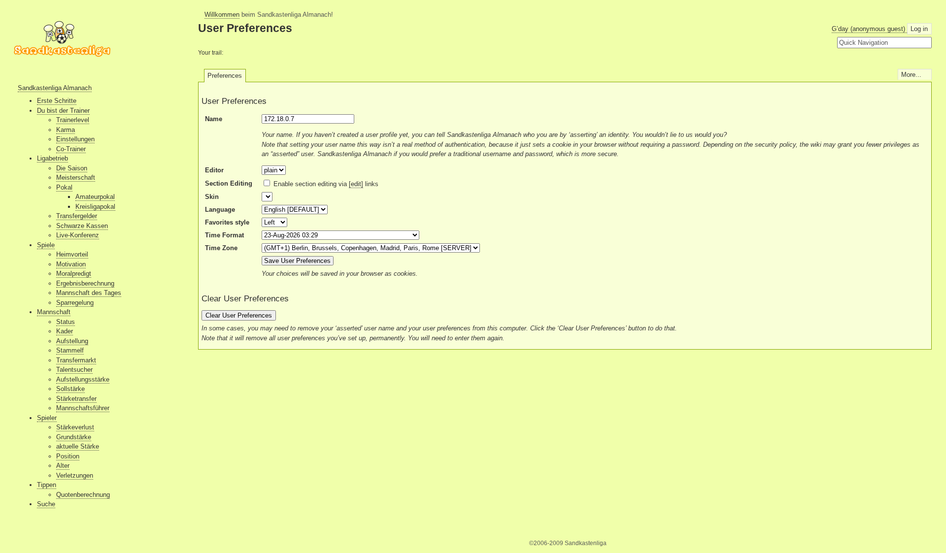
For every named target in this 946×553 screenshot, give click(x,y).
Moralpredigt (73, 273)
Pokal (64, 187)
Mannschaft (53, 312)
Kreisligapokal (95, 206)
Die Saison (71, 168)
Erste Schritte (56, 100)
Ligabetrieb (52, 158)
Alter (62, 465)
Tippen (46, 484)
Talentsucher (74, 369)
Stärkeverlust (75, 427)
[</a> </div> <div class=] (62, 45)
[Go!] (926, 43)
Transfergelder (76, 216)
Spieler (47, 418)
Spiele (46, 245)
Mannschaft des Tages (88, 292)
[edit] (356, 184)
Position (67, 456)
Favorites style (227, 222)
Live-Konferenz (77, 235)
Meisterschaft (75, 177)
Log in (919, 29)
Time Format (224, 235)
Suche (46, 504)
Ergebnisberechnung (85, 283)
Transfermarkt (76, 360)
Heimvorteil (72, 254)
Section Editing (228, 183)
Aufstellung (72, 341)
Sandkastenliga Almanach (55, 88)
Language (220, 209)
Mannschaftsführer (82, 408)
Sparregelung (75, 302)
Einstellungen (75, 139)
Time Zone (221, 248)
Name (213, 119)
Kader (64, 331)
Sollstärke (70, 388)
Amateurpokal (95, 196)
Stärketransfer (76, 398)
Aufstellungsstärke (82, 379)
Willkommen (221, 14)
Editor (214, 170)
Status (65, 321)
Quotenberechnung (83, 494)
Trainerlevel (72, 120)
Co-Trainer (71, 149)
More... (911, 74)
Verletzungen (74, 475)
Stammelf (70, 350)
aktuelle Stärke (77, 446)
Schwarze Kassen (82, 225)
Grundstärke (73, 437)
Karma (65, 129)
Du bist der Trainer (63, 110)
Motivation (71, 264)
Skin (212, 196)
